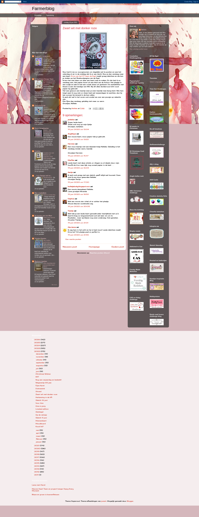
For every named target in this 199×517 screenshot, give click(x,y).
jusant (103, 501)
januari (39, 442)
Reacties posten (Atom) (100, 253)
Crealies (37, 151)
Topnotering (50, 15)
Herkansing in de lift (44, 397)
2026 (37, 339)
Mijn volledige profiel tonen (138, 49)
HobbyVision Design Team (44, 79)
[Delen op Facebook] (100, 108)
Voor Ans (39, 403)
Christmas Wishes (43, 374)
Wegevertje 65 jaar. (44, 383)
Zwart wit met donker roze (46, 394)
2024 (37, 345)
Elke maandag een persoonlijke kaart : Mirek (49, 265)
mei (38, 430)
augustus (40, 365)
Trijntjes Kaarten (40, 238)
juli (37, 368)
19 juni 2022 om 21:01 (78, 223)
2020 (37, 448)
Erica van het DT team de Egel (84, 76)
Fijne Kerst (40, 385)
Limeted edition (42, 409)
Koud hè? (40, 426)
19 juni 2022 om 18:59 (78, 194)
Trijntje (70, 211)
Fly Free (46, 58)
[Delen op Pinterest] (103, 108)
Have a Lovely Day (49, 195)
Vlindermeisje (47, 177)
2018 (37, 454)
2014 (37, 466)
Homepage (37, 15)
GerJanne (72, 227)
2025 (37, 342)
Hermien (71, 144)
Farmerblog (43, 8)
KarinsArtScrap (40, 105)
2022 (37, 351)
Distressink (40, 388)
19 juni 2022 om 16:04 (78, 168)
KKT (37, 377)
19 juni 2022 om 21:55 (78, 235)
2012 (37, 472)
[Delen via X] (98, 108)
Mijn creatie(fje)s (40, 193)
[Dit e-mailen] (94, 108)
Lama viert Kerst (38, 485)
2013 (37, 469)
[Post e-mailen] (90, 108)
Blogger (130, 501)
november (40, 357)
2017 (37, 457)
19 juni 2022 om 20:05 (79, 206)
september (40, 363)
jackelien (71, 119)
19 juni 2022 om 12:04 (78, 129)
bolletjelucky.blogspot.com (79, 186)
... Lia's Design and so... (43, 176)
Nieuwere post (70, 247)
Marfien (71, 160)
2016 (37, 460)
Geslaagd (39, 412)
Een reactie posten (73, 239)
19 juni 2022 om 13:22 (78, 139)
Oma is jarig (40, 406)
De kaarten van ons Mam (43, 216)
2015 (37, 463)
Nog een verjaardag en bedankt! (48, 380)
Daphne (71, 199)
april (38, 433)
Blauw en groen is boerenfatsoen (45, 494)
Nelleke (143, 30)
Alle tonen (54, 284)
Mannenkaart (41, 421)
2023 (37, 348)
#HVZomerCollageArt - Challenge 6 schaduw (49, 82)
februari (39, 439)
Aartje (70, 172)
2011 (36, 475)
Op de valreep (41, 415)
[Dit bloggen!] (96, 108)
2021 (37, 445)
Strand (38, 391)
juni (38, 371)
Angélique (72, 134)
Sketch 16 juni (42, 400)
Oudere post (117, 247)
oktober (39, 360)
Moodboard (41, 424)
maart (38, 436)
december (40, 354)
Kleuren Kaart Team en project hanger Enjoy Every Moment (52, 490)
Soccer (45, 107)
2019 (37, 451)
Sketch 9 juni (41, 418)
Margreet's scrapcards (42, 56)
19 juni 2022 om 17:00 (78, 182)
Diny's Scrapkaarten (42, 128)
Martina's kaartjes (41, 261)
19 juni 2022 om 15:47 (78, 156)
